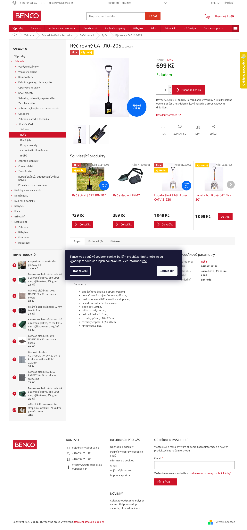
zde (144, 261)
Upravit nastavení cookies (89, 522)
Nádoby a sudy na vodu (27, 190)
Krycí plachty (25, 93)
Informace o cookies (122, 461)
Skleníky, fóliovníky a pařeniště (36, 98)
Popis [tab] (77, 241)
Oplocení (23, 114)
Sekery (24, 129)
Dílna (17, 211)
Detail (225, 216)
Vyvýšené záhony (28, 67)
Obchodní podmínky (119, 3)
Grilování (19, 217)
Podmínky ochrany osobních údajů (126, 454)
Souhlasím (167, 271)
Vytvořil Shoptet (225, 522)
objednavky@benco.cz (85, 448)
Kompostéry (25, 77)
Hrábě (23, 156)
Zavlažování (25, 171)
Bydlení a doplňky (24, 201)
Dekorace (24, 243)
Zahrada (19, 61)
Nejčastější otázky (121, 471)
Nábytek (19, 206)
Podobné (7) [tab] (95, 241)
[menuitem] (18, 28)
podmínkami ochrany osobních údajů (210, 473)
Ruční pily (25, 140)
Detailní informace (166, 115)
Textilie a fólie (26, 103)
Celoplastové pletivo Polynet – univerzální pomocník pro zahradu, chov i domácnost (128, 504)
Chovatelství (25, 166)
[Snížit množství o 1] (170, 92)
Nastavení (80, 271)
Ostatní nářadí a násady (34, 151)
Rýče (23, 135)
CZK (213, 3)
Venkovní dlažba (27, 72)
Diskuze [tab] (115, 241)
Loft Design (21, 222)
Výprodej (19, 56)
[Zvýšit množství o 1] (170, 87)
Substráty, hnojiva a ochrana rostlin (38, 109)
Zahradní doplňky (28, 161)
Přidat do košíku (191, 89)
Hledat (152, 16)
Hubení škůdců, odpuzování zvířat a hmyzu (39, 178)
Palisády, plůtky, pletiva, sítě (35, 82)
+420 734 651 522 (82, 453)
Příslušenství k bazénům (32, 185)
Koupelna (23, 238)
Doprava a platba (120, 475)
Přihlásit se (165, 482)
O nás (113, 466)
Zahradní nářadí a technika (33, 119)
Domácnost (21, 196)
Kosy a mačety (28, 145)
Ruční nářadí (26, 124)
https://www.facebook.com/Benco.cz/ (87, 467)
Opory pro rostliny (29, 88)
